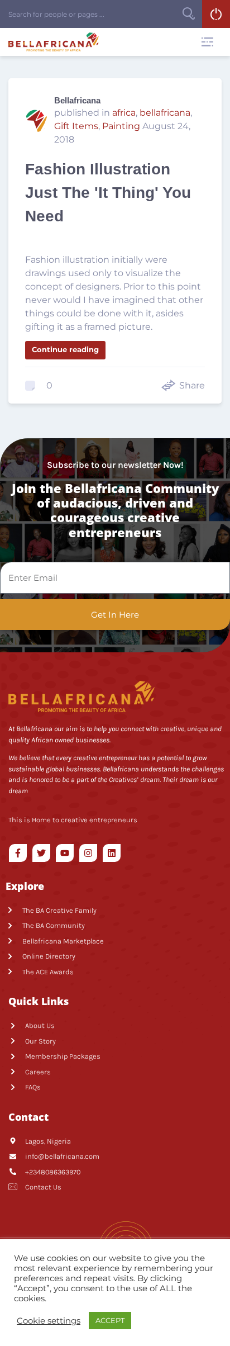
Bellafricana (77, 100)
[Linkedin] (112, 853)
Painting (121, 126)
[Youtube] (65, 853)
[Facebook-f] (18, 853)
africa (124, 112)
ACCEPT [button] (109, 1320)
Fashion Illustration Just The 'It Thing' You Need (108, 192)
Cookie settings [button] (48, 1321)
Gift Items (76, 126)
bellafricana (165, 112)
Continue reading (65, 349)
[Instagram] (88, 853)
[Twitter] (41, 853)
